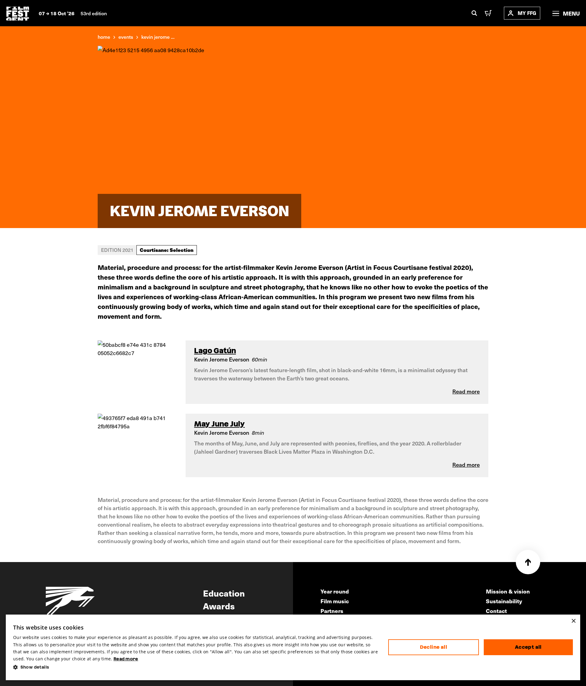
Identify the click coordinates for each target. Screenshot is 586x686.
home (104, 36)
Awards (219, 606)
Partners (331, 611)
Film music (334, 601)
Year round (334, 591)
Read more (126, 658)
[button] (195, 667)
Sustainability (504, 601)
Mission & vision (508, 591)
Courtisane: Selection (167, 249)
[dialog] (293, 647)
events (125, 36)
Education (224, 593)
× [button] (573, 621)
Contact (496, 611)
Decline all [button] (433, 647)
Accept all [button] (528, 647)
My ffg (527, 12)
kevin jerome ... (158, 36)
